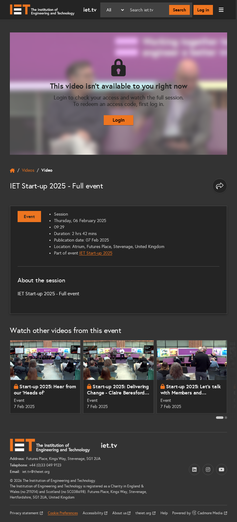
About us (119, 513)
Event (29, 216)
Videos (28, 170)
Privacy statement (25, 513)
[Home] (53, 9)
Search (179, 10)
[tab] (219, 417)
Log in (203, 10)
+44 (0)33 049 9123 (45, 465)
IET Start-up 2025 (95, 253)
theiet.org (143, 513)
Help (164, 513)
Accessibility (93, 513)
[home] (12, 170)
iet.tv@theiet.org (35, 471)
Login (119, 120)
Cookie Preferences (63, 513)
